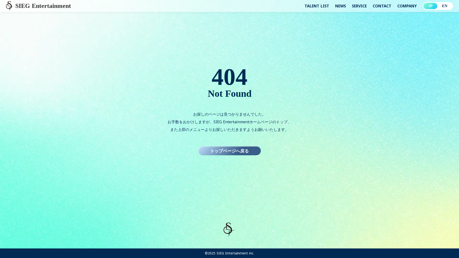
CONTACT (382, 6)
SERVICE (359, 6)
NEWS (340, 6)
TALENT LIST (317, 6)
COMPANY (407, 6)
